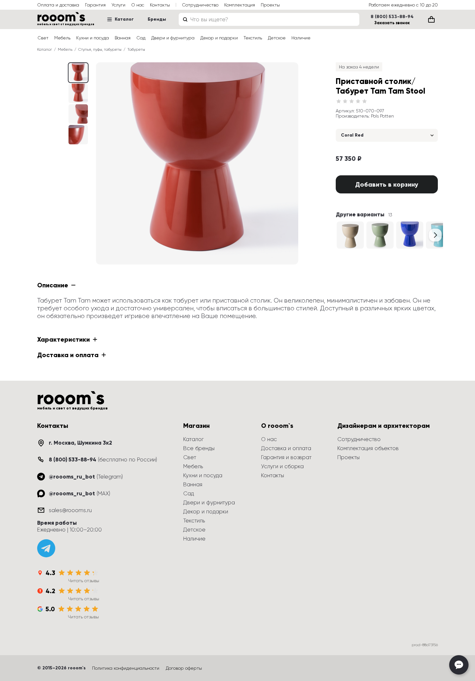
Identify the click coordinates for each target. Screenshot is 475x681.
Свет (42, 37)
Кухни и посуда (92, 37)
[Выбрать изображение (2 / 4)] (78, 114)
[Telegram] (46, 548)
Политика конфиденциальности (125, 668)
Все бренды (199, 448)
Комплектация (239, 4)
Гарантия (95, 4)
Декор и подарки (219, 37)
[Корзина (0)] (431, 19)
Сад (140, 37)
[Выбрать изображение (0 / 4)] (78, 72)
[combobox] (269, 19)
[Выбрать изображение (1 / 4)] (78, 93)
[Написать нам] (459, 665)
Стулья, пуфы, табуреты (99, 49)
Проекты (270, 4)
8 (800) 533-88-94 (392, 16)
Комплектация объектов (368, 448)
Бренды (157, 19)
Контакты (160, 4)
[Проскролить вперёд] (435, 235)
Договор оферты (184, 668)
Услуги (118, 4)
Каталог (124, 19)
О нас (137, 4)
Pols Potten (382, 116)
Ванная (123, 37)
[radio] (339, 101)
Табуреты (136, 49)
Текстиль (253, 37)
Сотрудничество (200, 4)
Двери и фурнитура (173, 37)
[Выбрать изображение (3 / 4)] (78, 134)
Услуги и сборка (282, 466)
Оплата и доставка (58, 4)
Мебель (62, 37)
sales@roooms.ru (70, 510)
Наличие (301, 37)
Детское (277, 37)
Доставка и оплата (286, 448)
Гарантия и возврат (286, 457)
